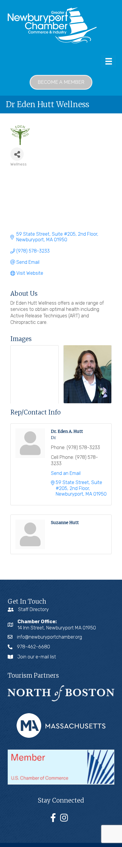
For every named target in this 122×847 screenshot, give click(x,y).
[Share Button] (17, 154)
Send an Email (66, 473)
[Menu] (108, 61)
